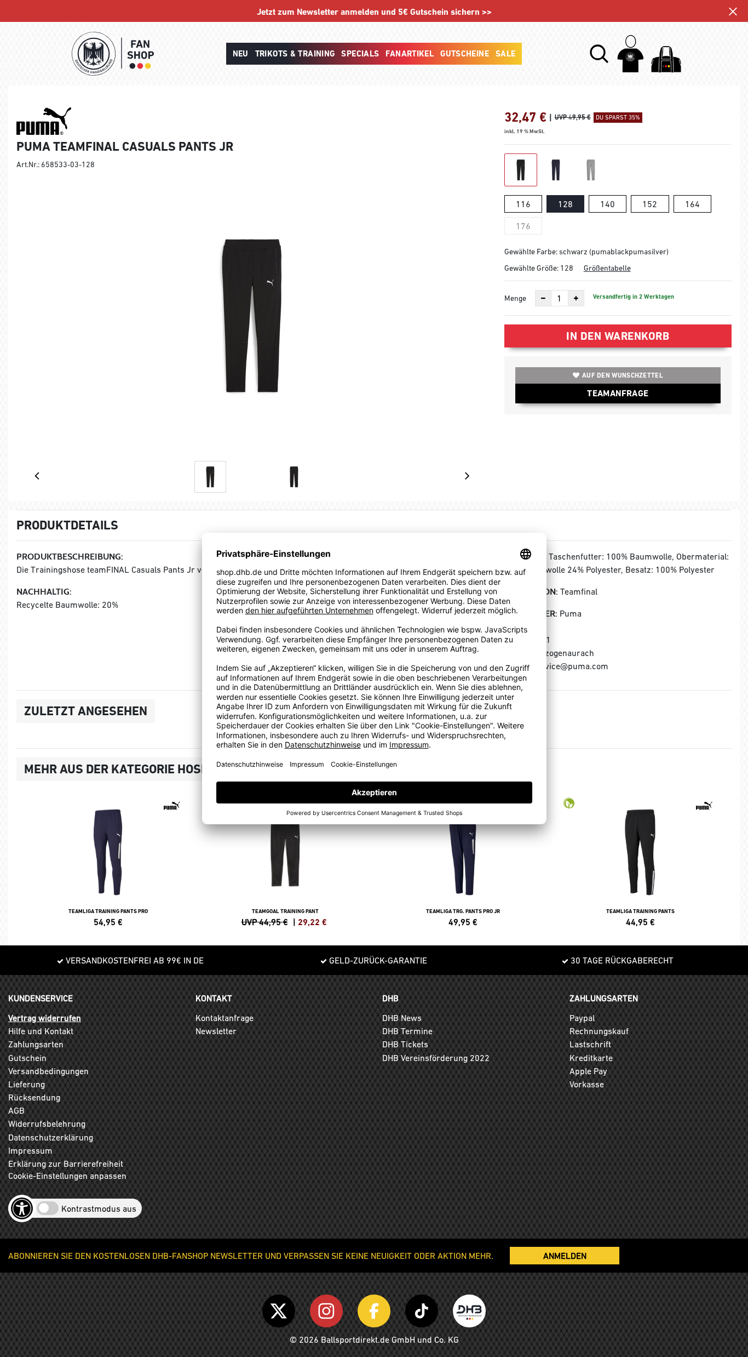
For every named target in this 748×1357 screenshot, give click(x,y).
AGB (16, 1110)
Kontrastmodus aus (98, 1208)
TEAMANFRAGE (617, 393)
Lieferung (26, 1084)
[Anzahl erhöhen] (576, 298)
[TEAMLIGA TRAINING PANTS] (640, 860)
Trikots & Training (295, 54)
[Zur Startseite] (113, 54)
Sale (506, 54)
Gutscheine (464, 54)
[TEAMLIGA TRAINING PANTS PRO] (108, 860)
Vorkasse (586, 1084)
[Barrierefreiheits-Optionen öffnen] (22, 1208)
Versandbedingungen (48, 1071)
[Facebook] (376, 1308)
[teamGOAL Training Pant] (285, 860)
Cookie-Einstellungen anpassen (67, 1176)
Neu (241, 54)
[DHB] (469, 1308)
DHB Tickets (405, 1044)
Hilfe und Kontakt (40, 1031)
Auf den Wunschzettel (622, 375)
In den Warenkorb (617, 336)
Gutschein (27, 1058)
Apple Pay (588, 1071)
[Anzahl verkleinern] (543, 298)
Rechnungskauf (599, 1031)
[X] (280, 1308)
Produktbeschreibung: (69, 556)
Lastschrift (590, 1044)
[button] (599, 54)
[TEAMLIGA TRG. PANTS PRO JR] (463, 860)
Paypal (582, 1018)
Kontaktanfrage (224, 1018)
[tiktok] (423, 1308)
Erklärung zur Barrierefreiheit (65, 1163)
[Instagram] (328, 1308)
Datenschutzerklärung (50, 1137)
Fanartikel (409, 54)
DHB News (402, 1018)
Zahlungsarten (36, 1044)
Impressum (30, 1150)
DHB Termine (407, 1031)
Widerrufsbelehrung (46, 1123)
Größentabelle (607, 268)
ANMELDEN (564, 1256)
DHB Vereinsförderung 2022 (436, 1058)
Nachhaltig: (44, 591)
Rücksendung (34, 1097)
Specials (360, 54)
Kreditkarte (591, 1058)
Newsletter (216, 1031)
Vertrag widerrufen (44, 1018)
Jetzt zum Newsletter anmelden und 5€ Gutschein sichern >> (374, 12)
